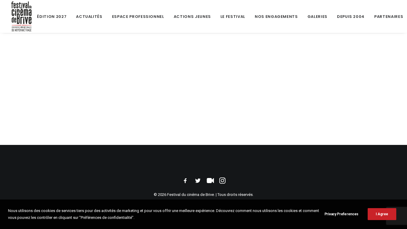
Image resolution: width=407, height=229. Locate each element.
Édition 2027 (51, 16)
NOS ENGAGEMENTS (276, 16)
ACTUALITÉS (89, 16)
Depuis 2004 (351, 16)
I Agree (382, 214)
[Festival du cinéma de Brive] (21, 16)
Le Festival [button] (232, 16)
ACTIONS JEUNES (192, 16)
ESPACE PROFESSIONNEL (138, 16)
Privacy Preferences (341, 214)
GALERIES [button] (317, 16)
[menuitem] (52, 16)
